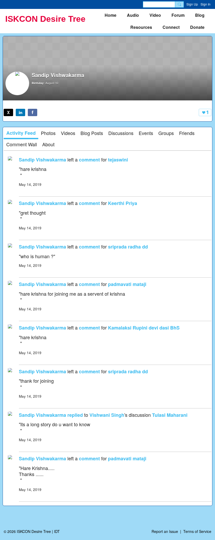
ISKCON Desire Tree (45, 19)
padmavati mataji (127, 284)
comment (89, 159)
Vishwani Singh (106, 415)
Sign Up (192, 4)
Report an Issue (165, 531)
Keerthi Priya (122, 203)
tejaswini (118, 159)
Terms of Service (197, 531)
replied (75, 415)
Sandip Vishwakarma (42, 159)
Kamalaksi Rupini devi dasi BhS (144, 327)
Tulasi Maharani (169, 415)
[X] (8, 112)
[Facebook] (32, 112)
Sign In (206, 4)
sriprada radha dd (128, 246)
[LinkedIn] (20, 112)
